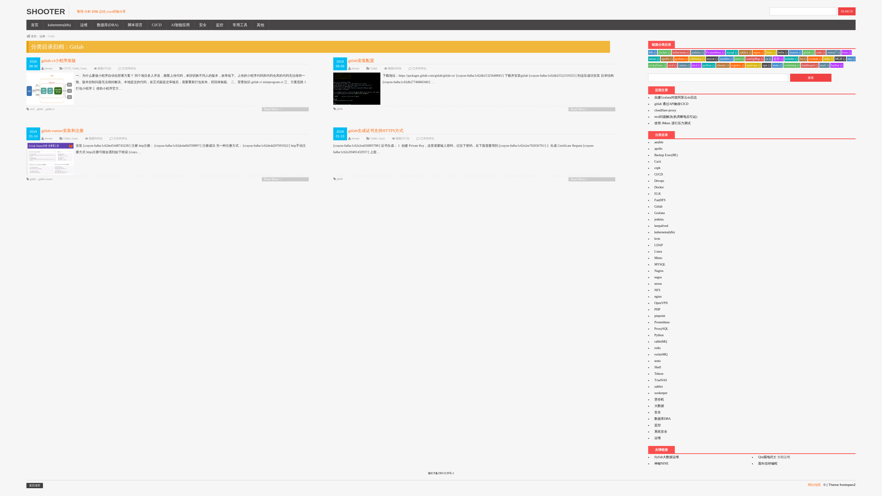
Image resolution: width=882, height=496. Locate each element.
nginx (658, 296)
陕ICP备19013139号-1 (441, 473)
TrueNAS (660, 380)
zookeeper (660, 393)
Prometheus (662, 322)
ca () (768, 59)
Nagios (658, 271)
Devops (659, 181)
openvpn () (753, 65)
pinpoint (659, 316)
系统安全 (660, 431)
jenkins (659, 219)
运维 (84, 25)
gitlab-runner (46, 179)
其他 (260, 25)
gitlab (40, 109)
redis (657, 348)
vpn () (767, 65)
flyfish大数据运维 (666, 457)
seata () (777, 65)
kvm (657, 238)
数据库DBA (662, 418)
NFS (657, 290)
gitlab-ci (50, 109)
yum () (820, 52)
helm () (783, 52)
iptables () (726, 59)
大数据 (659, 406)
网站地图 (814, 485)
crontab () (815, 59)
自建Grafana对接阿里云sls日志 (675, 97)
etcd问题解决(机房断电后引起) (675, 116)
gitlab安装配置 (361, 60)
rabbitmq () (697, 59)
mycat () (712, 59)
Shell (657, 367)
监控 (219, 25)
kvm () (846, 52)
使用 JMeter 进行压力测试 (672, 123)
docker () (664, 52)
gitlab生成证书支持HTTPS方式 (375, 130)
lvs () (803, 59)
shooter (49, 68)
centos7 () (833, 52)
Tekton (658, 373)
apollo (658, 148)
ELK (657, 193)
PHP (657, 309)
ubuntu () (723, 65)
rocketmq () (792, 65)
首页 (34, 25)
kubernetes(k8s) (59, 25)
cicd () (672, 65)
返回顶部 (34, 485)
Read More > (272, 109)
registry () (737, 65)
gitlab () (808, 52)
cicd (32, 109)
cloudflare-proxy (665, 110)
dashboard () (810, 65)
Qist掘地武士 (767, 457)
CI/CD (157, 25)
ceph (657, 168)
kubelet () (791, 59)
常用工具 (240, 25)
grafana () (681, 59)
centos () (684, 65)
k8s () (652, 52)
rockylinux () (657, 65)
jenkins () (698, 52)
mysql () (732, 52)
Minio (658, 258)
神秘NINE (661, 463)
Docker (659, 187)
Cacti (657, 161)
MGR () (840, 59)
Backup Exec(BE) (666, 155)
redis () (828, 59)
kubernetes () (681, 52)
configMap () (754, 59)
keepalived (661, 226)
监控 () (778, 59)
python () (709, 65)
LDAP (658, 245)
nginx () (758, 52)
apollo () (667, 59)
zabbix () (745, 52)
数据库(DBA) (107, 25)
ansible (658, 142)
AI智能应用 (180, 25)
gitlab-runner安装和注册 (62, 130)
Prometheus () (715, 52)
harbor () (837, 65)
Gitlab (75, 68)
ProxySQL (661, 328)
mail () (824, 65)
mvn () (739, 59)
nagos (658, 277)
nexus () (654, 59)
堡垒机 (659, 399)
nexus (658, 283)
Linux (83, 68)
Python (659, 335)
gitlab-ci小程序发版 (58, 60)
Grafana (659, 213)
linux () (771, 52)
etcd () (696, 65)
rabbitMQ (660, 341)
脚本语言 (135, 25)
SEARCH (847, 11)
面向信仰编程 (767, 463)
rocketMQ (660, 354)
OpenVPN (661, 303)
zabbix (658, 386)
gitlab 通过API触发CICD (671, 104)
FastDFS (660, 200)
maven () (795, 52)
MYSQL (660, 264)
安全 (202, 25)
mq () (851, 59)
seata (657, 361)
